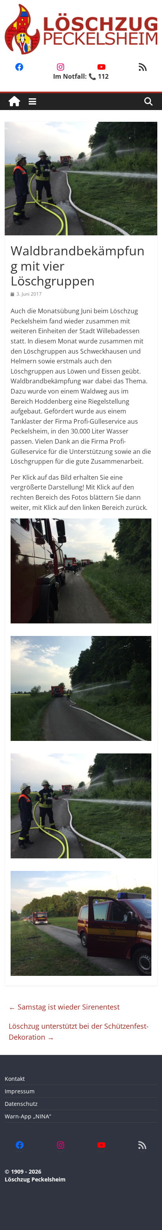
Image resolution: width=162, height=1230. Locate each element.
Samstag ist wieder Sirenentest (64, 1006)
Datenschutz (21, 1103)
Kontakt (15, 1078)
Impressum (20, 1091)
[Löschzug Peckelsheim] (14, 101)
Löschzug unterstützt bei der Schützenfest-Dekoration (79, 1031)
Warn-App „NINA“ (28, 1116)
